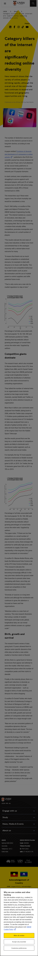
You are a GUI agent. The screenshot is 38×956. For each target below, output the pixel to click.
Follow (27, 23)
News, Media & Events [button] (13, 824)
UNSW (5, 11)
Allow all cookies (19, 935)
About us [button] (6, 830)
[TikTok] (23, 27)
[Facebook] (14, 27)
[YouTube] (27, 27)
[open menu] (5, 3)
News (16, 11)
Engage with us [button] (9, 811)
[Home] (19, 3)
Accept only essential (19, 942)
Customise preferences (19, 948)
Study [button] (5, 817)
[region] (19, 922)
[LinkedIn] (10, 27)
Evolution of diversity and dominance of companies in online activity (19, 154)
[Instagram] (18, 27)
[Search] (33, 3)
